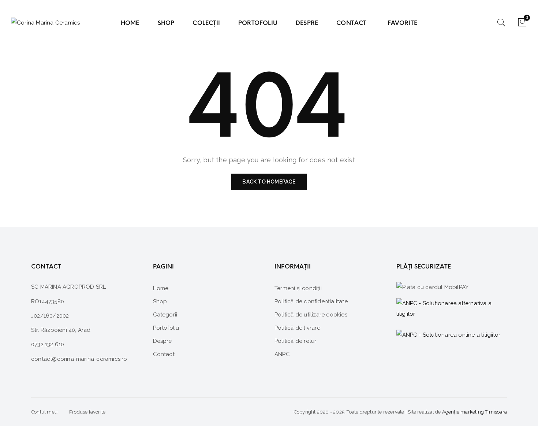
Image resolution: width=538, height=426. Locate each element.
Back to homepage (268, 182)
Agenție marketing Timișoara (474, 412)
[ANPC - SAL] (451, 309)
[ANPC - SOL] (448, 334)
